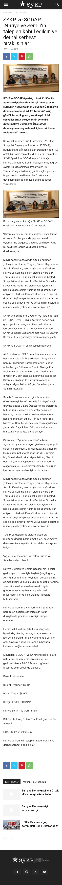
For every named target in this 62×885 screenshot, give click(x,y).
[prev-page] (5, 838)
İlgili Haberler (12, 782)
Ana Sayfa (8, 12)
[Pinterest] (22, 56)
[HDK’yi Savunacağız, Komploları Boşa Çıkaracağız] (11, 825)
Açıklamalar (21, 12)
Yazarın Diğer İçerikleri (34, 782)
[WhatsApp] (29, 56)
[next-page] (11, 838)
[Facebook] (6, 56)
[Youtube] (44, 872)
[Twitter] (14, 56)
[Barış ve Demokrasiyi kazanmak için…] (11, 810)
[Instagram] (26, 872)
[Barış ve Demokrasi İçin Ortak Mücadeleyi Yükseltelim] (11, 794)
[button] (5, 4)
